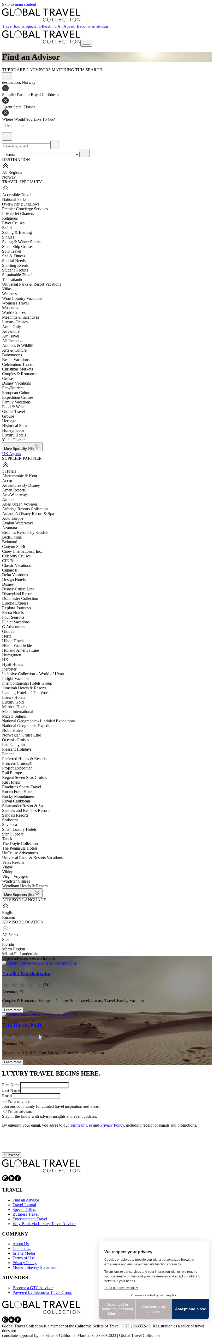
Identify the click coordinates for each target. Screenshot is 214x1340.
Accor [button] (7, 480)
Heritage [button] (9, 421)
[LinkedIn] (11, 1180)
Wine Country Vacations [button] (22, 298)
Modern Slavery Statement (34, 1267)
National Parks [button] (14, 199)
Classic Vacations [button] (16, 565)
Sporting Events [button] (15, 265)
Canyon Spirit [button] (13, 546)
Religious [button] (10, 218)
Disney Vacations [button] (16, 383)
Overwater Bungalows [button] (20, 204)
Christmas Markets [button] (17, 369)
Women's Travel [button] (15, 303)
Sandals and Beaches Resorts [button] (26, 810)
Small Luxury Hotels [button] (19, 829)
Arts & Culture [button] (14, 350)
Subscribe (11, 1155)
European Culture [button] (16, 392)
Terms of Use (81, 1125)
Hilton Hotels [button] (13, 641)
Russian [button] (8, 917)
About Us (21, 1244)
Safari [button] (7, 227)
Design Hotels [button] (14, 579)
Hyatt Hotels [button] (12, 664)
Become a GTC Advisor (33, 1288)
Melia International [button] (17, 711)
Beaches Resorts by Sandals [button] (25, 532)
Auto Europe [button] (12, 518)
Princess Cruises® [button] (17, 763)
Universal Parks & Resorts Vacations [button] (32, 857)
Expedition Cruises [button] (17, 397)
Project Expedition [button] (17, 768)
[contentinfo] (41, 15)
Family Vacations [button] (16, 402)
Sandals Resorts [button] (15, 815)
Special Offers (37, 26)
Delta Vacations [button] (15, 575)
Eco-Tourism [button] (12, 388)
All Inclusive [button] (12, 341)
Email (7, 1096)
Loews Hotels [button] (13, 697)
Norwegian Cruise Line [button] (21, 735)
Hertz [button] (6, 636)
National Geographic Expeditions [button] (29, 725)
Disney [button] (8, 584)
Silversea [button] (9, 824)
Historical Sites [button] (14, 425)
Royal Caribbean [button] (16, 801)
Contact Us (22, 1248)
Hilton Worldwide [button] (17, 645)
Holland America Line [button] (20, 650)
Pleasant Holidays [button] (17, 749)
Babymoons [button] (12, 355)
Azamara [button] (9, 527)
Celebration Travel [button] (17, 364)
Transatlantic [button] (12, 279)
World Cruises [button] (14, 312)
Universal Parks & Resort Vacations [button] (31, 284)
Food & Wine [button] (13, 407)
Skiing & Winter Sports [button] (21, 242)
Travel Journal (14, 26)
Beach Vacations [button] (15, 359)
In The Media (24, 1253)
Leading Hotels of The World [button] (26, 692)
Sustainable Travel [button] (17, 275)
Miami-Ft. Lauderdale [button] (20, 953)
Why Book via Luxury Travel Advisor (44, 1223)
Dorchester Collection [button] (20, 598)
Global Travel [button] (13, 411)
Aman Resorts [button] (14, 490)
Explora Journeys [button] (16, 608)
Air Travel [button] (10, 336)
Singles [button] (8, 237)
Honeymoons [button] (13, 430)
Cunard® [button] (9, 570)
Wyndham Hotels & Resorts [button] (25, 886)
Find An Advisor (63, 26)
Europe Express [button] (15, 603)
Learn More (12, 1010)
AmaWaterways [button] (15, 494)
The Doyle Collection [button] (20, 843)
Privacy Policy (112, 1125)
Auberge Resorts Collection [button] (25, 509)
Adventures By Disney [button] (21, 485)
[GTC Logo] (41, 1166)
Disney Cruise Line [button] (18, 589)
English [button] (8, 912)
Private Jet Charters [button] (18, 213)
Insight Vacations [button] (16, 678)
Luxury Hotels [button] (14, 435)
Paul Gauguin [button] (13, 744)
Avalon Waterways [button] (17, 523)
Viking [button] (7, 872)
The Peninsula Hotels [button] (19, 848)
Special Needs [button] (14, 260)
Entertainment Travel (30, 1219)
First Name (11, 1085)
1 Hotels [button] (9, 471)
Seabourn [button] (10, 820)
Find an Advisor (26, 1200)
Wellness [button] (9, 293)
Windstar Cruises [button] (16, 881)
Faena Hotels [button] (13, 612)
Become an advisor (92, 26)
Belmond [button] (9, 542)
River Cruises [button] (13, 223)
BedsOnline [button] (12, 537)
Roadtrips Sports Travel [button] (21, 787)
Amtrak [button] (8, 499)
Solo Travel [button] (11, 251)
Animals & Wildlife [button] (18, 345)
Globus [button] (8, 631)
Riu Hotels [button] (11, 782)
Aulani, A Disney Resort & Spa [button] (28, 513)
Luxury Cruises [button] (15, 322)
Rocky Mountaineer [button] (18, 796)
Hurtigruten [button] (11, 655)
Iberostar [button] (9, 669)
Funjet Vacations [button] (15, 622)
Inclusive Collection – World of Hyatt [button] (33, 674)
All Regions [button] (12, 172)
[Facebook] (18, 1180)
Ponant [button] (8, 754)
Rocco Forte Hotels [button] (18, 791)
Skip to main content (19, 4)
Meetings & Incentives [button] (20, 317)
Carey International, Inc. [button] (22, 551)
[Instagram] (5, 1180)
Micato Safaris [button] (14, 716)
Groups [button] (8, 416)
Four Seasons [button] (13, 617)
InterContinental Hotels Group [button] (27, 683)
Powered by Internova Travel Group (42, 1292)
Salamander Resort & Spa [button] (23, 806)
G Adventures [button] (13, 626)
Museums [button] (10, 308)
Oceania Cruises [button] (15, 740)
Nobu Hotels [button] (12, 730)
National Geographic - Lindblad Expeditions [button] (38, 721)
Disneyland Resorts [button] (18, 593)
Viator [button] (7, 867)
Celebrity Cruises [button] (16, 556)
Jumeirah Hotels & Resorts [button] (24, 688)
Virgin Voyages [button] (15, 876)
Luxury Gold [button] (13, 702)
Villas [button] (6, 289)
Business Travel (26, 1214)
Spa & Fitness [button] (13, 256)
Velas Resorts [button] (13, 862)
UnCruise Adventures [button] (20, 853)
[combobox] (4, 125)
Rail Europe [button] (12, 773)
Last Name (11, 1090)
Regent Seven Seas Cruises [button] (24, 777)
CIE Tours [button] (10, 560)
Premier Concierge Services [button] (25, 209)
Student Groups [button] (15, 270)
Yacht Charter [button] (13, 440)
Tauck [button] (7, 839)
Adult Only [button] (11, 326)
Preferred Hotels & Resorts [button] (24, 758)
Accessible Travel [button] (16, 194)
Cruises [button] (8, 378)
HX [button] (5, 659)
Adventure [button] (11, 331)
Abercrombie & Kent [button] (19, 476)
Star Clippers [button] (12, 834)
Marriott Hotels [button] (14, 707)
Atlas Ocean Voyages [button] (20, 504)
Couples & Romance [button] (19, 374)
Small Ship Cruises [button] (17, 246)
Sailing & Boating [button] (17, 232)
